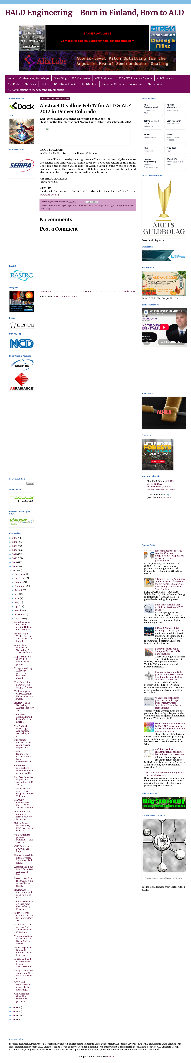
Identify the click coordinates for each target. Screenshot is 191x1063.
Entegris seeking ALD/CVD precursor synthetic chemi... (23, 673)
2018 (14, 566)
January (19, 618)
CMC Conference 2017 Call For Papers (23, 848)
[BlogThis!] (89, 202)
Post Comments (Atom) (66, 296)
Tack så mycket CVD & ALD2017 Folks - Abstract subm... (23, 695)
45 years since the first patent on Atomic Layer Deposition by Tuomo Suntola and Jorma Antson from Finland (168, 703)
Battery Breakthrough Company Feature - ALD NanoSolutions (167, 651)
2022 (15, 550)
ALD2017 (81, 205)
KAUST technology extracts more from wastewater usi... (23, 756)
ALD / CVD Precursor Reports (135, 78)
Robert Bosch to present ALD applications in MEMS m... (23, 928)
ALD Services (154, 84)
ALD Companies (81, 78)
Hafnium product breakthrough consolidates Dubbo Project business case (170, 752)
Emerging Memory (113, 84)
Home (11, 78)
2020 (15, 558)
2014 (14, 1015)
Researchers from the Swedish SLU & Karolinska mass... (24, 882)
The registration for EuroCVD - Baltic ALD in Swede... (23, 940)
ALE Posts (30, 84)
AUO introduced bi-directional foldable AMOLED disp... (23, 963)
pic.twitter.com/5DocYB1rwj (161, 489)
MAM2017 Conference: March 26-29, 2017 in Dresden (23, 804)
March (18, 610)
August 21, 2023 (167, 497)
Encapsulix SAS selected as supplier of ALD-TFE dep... (24, 792)
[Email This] (86, 202)
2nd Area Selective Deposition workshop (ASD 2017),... (23, 781)
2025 (15, 538)
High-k (45, 84)
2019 (14, 562)
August (18, 590)
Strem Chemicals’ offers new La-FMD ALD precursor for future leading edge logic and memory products (170, 727)
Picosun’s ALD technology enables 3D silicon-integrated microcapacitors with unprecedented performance (169, 555)
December (20, 574)
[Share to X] (91, 202)
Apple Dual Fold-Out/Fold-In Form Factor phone (23, 660)
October (19, 582)
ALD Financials (165, 78)
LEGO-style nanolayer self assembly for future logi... (22, 986)
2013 (14, 1019)
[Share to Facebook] (94, 202)
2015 (14, 1011)
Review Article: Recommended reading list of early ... (23, 894)
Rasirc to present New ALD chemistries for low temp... (23, 951)
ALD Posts (13, 84)
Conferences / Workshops (34, 78)
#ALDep (170, 481)
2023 (15, 546)
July (17, 594)
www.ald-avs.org (49, 194)
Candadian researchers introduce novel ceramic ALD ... (23, 769)
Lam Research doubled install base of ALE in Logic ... (23, 718)
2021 (14, 554)
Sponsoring (136, 84)
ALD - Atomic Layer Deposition (62, 205)
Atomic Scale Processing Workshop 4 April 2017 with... (23, 649)
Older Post (129, 291)
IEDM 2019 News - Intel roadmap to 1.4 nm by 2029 (169, 629)
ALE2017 (116, 205)
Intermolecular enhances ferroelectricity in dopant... (23, 815)
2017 (14, 570)
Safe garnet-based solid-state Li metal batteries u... (23, 974)
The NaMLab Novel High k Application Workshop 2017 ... (23, 731)
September (20, 586)
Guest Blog (60, 78)
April (18, 606)
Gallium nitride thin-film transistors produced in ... (22, 997)
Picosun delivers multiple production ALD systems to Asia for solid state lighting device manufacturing (169, 676)
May (17, 602)
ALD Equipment (104, 78)
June (17, 598)
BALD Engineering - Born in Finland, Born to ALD (94, 12)
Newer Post (46, 291)
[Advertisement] (21, 222)
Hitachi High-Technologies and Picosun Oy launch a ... (23, 637)
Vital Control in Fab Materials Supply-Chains (23, 685)
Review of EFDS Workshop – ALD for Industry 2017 (24, 707)
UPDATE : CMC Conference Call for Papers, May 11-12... (23, 917)
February (19, 614)
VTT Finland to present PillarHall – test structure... (23, 838)
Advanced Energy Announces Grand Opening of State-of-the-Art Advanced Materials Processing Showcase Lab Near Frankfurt (170, 584)
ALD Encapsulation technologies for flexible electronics (165, 773)
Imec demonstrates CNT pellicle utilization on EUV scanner (169, 607)
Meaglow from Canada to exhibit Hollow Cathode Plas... (23, 626)
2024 (15, 542)
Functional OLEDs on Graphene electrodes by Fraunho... (23, 905)
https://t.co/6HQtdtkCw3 (159, 486)
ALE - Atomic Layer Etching (99, 205)
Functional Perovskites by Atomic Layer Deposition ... (23, 744)
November (20, 578)
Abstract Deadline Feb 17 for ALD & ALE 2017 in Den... (23, 871)
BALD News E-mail (65, 84)
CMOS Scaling (89, 84)
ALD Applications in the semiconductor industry (36, 89)
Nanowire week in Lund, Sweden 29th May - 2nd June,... (23, 859)
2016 (14, 1007)
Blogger (111, 1056)
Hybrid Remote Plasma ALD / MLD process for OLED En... (24, 827)
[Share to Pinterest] (96, 202)
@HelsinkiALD (154, 483)
